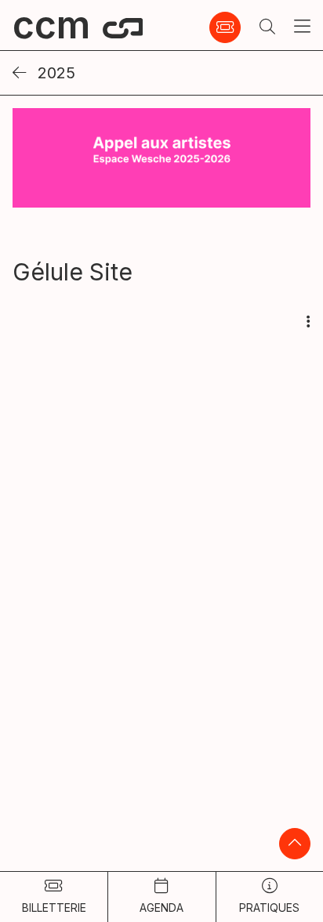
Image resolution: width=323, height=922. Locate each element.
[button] (267, 27)
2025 (54, 72)
